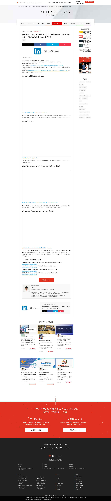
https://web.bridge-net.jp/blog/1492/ (29, 274)
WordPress (81, 92)
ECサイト (81, 84)
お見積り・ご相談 (36, 430)
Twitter (28, 44)
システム (88, 81)
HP (79, 98)
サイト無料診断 (79, 481)
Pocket (65, 44)
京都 (58, 477)
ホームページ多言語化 (83, 103)
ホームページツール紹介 (84, 114)
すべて (22, 23)
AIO (89, 112)
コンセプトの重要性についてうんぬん (29, 112)
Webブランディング (40, 477)
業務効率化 (88, 117)
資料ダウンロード (75, 430)
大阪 (58, 478)
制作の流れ (78, 479)
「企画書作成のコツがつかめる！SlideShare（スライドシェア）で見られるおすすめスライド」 (47, 70)
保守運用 (81, 106)
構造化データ (85, 98)
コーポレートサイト (56, 495)
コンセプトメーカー (26, 157)
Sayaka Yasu (35, 157)
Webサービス (81, 117)
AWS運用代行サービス (41, 485)
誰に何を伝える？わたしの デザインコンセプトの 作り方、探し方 (35, 202)
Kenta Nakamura (43, 112)
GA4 (80, 101)
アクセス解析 (21, 488)
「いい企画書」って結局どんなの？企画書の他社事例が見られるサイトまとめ (46, 65)
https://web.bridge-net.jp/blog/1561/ (29, 271)
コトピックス (65, 495)
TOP (56, 396)
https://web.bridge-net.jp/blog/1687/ (29, 267)
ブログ (65, 2)
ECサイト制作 (39, 478)
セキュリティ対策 (82, 112)
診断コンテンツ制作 (40, 482)
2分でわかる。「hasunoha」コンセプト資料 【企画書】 (33, 247)
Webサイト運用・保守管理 (41, 480)
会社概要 (69, 2)
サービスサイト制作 (22, 478)
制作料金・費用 (60, 483)
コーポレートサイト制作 (23, 477)
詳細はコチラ (48, 499)
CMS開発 (20, 483)
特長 (57, 2)
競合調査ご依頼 (79, 483)
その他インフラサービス (41, 487)
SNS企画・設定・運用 (41, 483)
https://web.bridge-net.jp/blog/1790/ (29, 264)
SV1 (39, 489)
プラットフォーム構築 (23, 480)
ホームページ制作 (82, 87)
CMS (80, 81)
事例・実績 (61, 2)
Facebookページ (47, 495)
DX (83, 81)
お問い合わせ (78, 489)
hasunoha (50, 247)
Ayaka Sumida (54, 202)
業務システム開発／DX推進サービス (25, 485)
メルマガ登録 (78, 487)
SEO (89, 95)
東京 (58, 480)
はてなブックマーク (53, 44)
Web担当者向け (82, 90)
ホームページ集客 (22, 487)
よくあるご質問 (79, 476)
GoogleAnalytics (82, 109)
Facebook (40, 44)
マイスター (40, 488)
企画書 (24, 40)
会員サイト (21, 482)
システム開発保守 (82, 95)
